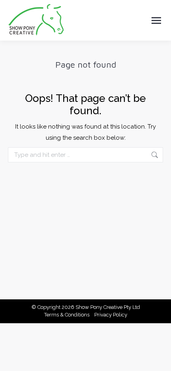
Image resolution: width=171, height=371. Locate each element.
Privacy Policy (110, 315)
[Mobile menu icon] (156, 20)
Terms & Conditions (66, 315)
